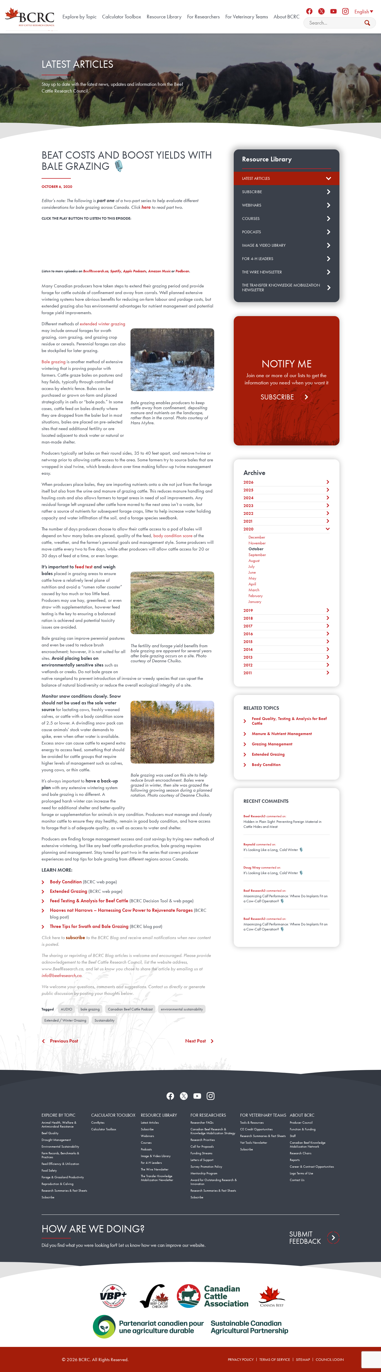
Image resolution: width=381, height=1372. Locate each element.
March (254, 590)
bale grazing (90, 1009)
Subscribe (277, 397)
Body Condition (266, 764)
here (146, 207)
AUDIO (66, 1009)
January (255, 601)
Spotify (115, 271)
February (256, 595)
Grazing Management (272, 744)
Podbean (182, 271)
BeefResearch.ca (95, 271)
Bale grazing (54, 361)
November (257, 543)
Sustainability (104, 1020)
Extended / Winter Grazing (65, 1020)
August (254, 560)
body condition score (172, 535)
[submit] (367, 23)
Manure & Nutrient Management (282, 733)
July (252, 566)
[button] (363, 11)
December (257, 537)
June (252, 572)
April (252, 584)
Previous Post (64, 1040)
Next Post (195, 1040)
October (256, 549)
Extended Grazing (268, 754)
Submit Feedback (305, 1237)
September (257, 554)
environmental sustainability (182, 1009)
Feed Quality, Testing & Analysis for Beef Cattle (289, 721)
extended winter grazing (102, 324)
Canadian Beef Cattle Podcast (130, 1009)
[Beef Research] (30, 17)
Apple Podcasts (134, 271)
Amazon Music (159, 271)
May (252, 578)
